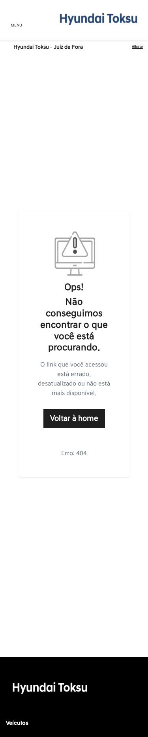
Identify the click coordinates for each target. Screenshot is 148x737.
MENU (16, 25)
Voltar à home (74, 418)
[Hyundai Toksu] (97, 18)
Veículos (17, 723)
